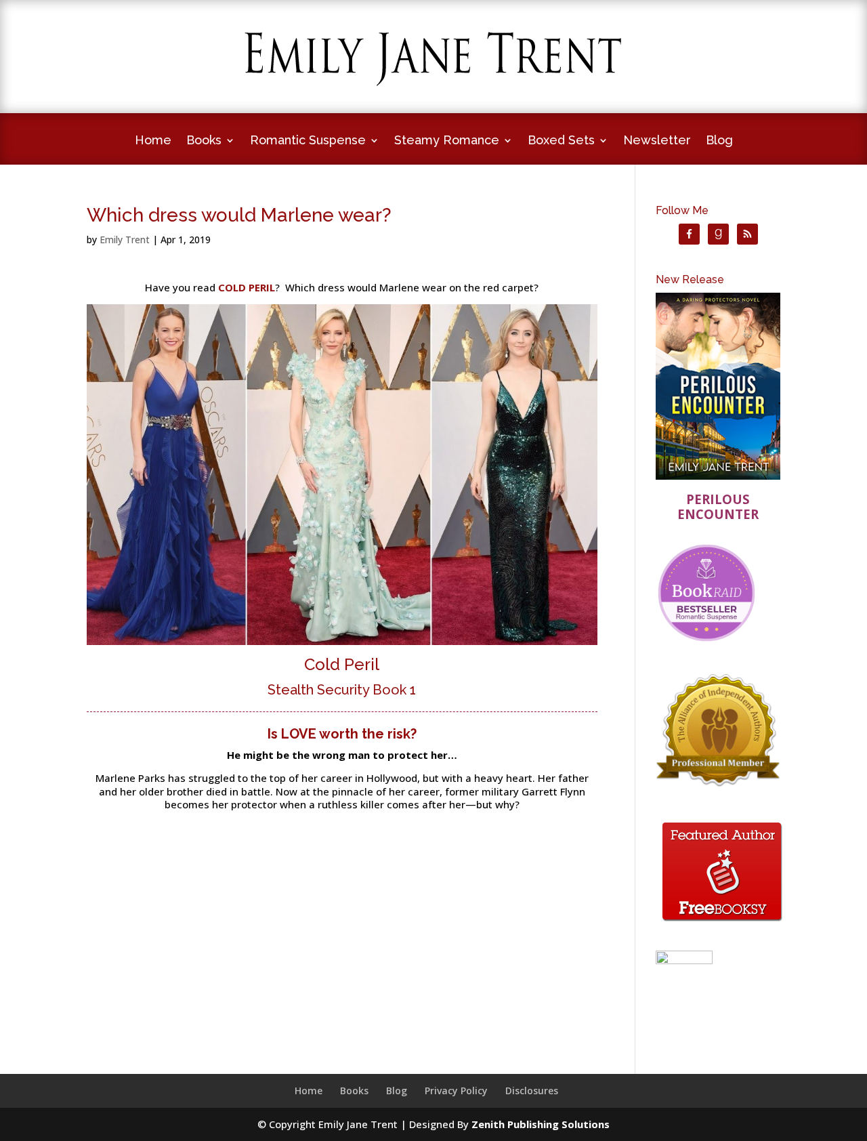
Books (203, 141)
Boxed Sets (561, 141)
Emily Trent (125, 239)
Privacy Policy (456, 1090)
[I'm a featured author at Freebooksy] (722, 923)
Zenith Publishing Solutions (540, 1124)
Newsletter (657, 141)
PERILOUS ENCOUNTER (718, 506)
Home (153, 141)
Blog (719, 141)
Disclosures (531, 1090)
